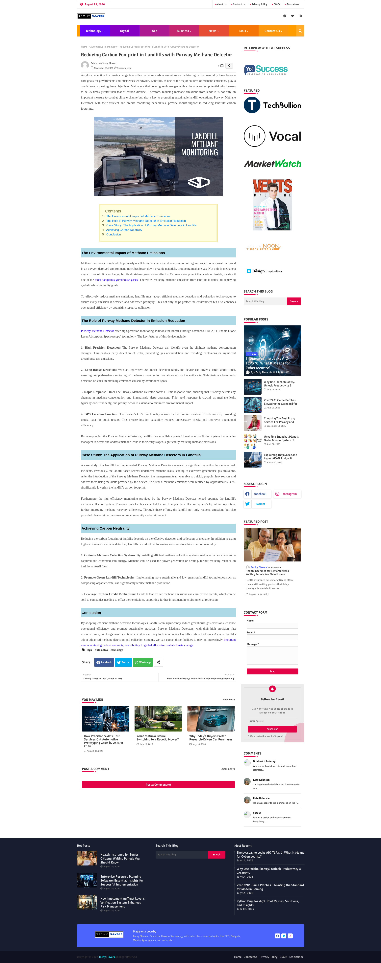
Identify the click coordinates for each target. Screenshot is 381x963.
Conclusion (113, 234)
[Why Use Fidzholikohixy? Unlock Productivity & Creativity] (253, 387)
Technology (93, 31)
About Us (221, 4)
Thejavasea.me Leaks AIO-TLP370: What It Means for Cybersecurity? (270, 855)
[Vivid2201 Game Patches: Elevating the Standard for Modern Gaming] (253, 405)
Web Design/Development (154, 32)
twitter (260, 504)
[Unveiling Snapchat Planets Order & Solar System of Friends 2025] (253, 441)
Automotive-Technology (103, 46)
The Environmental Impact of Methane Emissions (138, 216)
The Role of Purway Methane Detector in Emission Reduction (146, 220)
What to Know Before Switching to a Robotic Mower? (158, 737)
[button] (300, 31)
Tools (242, 31)
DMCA (277, 4)
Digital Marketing (123, 32)
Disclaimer (292, 4)
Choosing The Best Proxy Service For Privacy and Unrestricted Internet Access (282, 422)
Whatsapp (145, 662)
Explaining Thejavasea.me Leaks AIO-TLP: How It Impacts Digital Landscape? (281, 458)
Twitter (126, 662)
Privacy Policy (259, 4)
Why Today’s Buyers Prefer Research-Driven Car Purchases (210, 737)
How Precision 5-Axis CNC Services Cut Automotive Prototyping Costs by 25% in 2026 (103, 741)
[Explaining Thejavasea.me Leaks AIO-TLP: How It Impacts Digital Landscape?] (253, 460)
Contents (113, 211)
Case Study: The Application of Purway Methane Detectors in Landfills (151, 225)
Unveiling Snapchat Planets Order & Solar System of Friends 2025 (281, 440)
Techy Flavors (107, 957)
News (212, 31)
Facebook (106, 662)
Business (183, 31)
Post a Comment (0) (158, 784)
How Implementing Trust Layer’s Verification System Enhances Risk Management (122, 902)
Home (84, 46)
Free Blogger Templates (212, 957)
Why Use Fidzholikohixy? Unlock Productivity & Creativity (279, 385)
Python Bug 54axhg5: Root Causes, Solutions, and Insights (268, 903)
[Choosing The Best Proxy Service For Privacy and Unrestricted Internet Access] (253, 423)
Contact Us (238, 4)
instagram (290, 494)
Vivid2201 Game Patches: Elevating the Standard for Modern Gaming (280, 403)
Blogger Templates (168, 957)
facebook (260, 494)
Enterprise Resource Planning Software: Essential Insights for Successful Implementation (121, 880)
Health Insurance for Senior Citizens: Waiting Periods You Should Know (268, 572)
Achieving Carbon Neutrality (124, 229)
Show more (228, 699)
